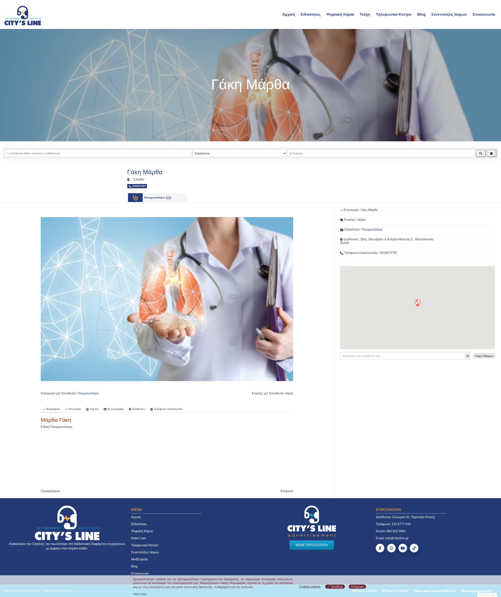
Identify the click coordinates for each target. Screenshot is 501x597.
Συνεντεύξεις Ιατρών (449, 14)
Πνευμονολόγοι (157, 197)
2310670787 (388, 252)
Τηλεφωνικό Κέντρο (394, 14)
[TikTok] (414, 548)
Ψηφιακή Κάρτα (340, 14)
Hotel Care (138, 538)
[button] (417, 303)
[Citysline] (22, 15)
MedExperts (139, 559)
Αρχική (288, 14)
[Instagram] (391, 548)
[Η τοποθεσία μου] (467, 356)
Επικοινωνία (484, 14)
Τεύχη (365, 14)
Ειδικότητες (311, 14)
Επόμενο (287, 491)
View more (140, 594)
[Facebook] (380, 548)
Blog (421, 14)
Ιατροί (289, 393)
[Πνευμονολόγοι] (135, 197)
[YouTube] (402, 548)
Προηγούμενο (50, 491)
